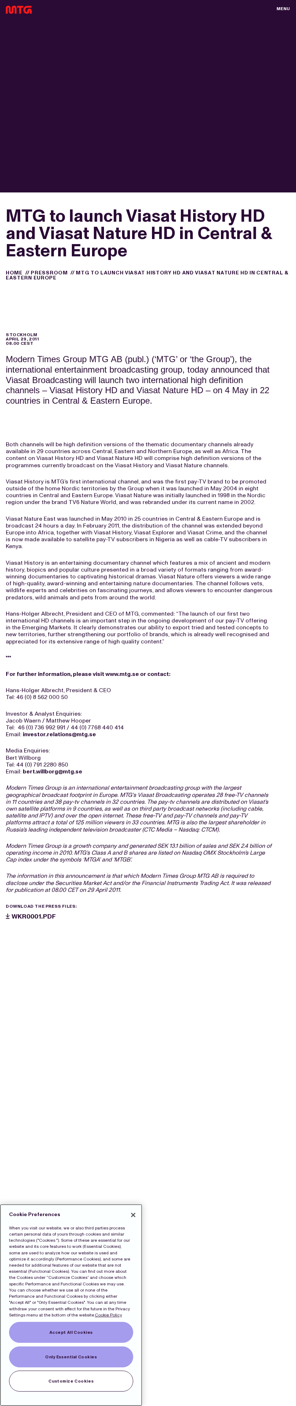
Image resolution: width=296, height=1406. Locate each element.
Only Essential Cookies (71, 1356)
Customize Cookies (70, 1381)
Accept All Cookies (71, 1332)
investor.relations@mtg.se (59, 734)
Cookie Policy (108, 1315)
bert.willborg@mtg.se (52, 771)
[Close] (133, 1215)
